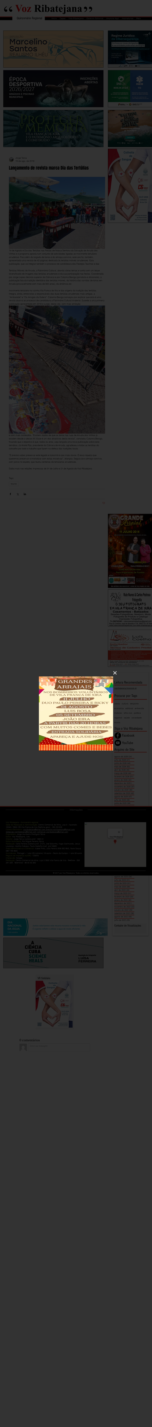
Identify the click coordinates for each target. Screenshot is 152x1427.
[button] (115, 673)
